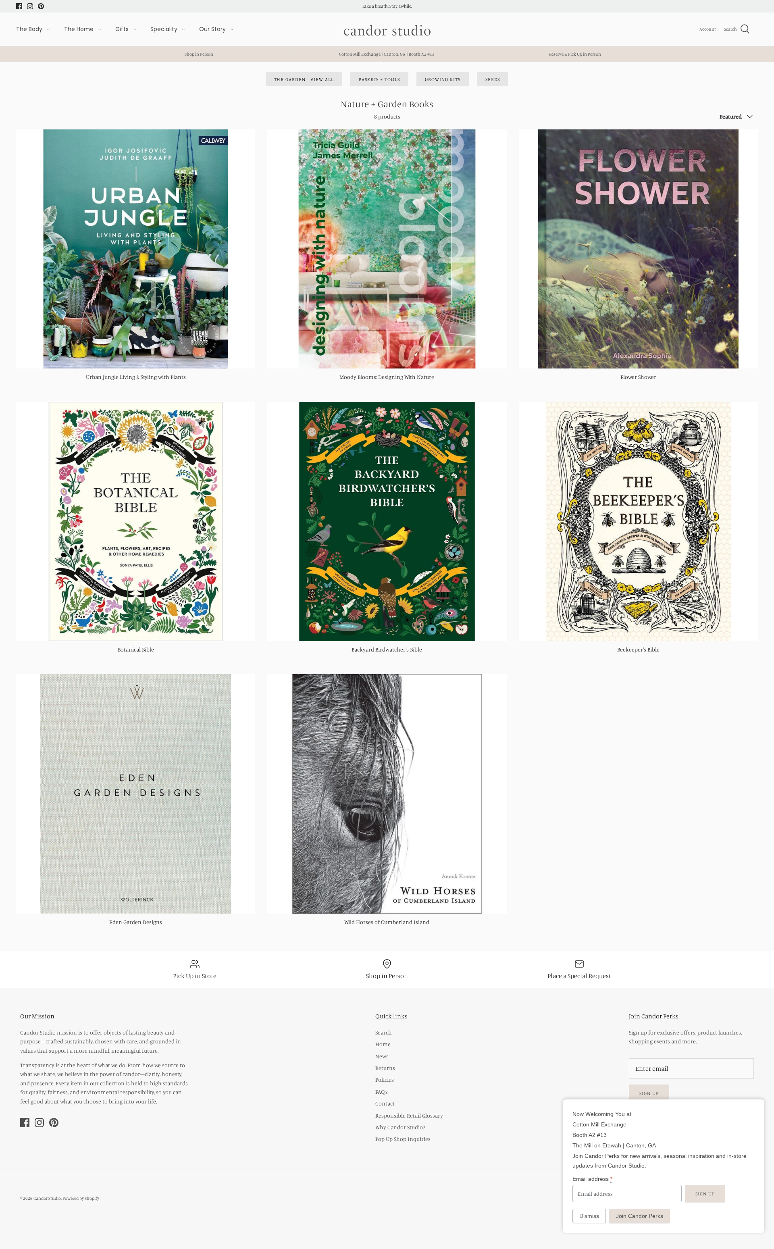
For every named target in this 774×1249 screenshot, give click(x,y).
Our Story (212, 29)
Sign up (649, 1093)
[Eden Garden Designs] (135, 793)
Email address (592, 1179)
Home (383, 1044)
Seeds (492, 79)
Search (383, 1032)
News (382, 1056)
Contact (385, 1103)
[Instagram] (30, 6)
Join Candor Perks (639, 1216)
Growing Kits (442, 79)
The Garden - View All (304, 79)
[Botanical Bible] (135, 521)
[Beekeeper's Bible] (638, 521)
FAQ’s (381, 1091)
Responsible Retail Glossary (409, 1115)
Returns (385, 1067)
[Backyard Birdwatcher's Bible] (386, 521)
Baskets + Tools (379, 79)
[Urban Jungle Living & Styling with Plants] (135, 248)
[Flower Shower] (638, 248)
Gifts (122, 29)
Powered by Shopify (80, 1198)
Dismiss (589, 1216)
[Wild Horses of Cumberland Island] (386, 793)
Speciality (163, 29)
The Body (29, 29)
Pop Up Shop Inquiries (403, 1138)
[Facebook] (19, 6)
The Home (79, 29)
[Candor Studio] (387, 29)
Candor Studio (47, 1198)
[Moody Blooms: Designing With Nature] (386, 248)
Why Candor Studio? (400, 1127)
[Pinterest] (41, 6)
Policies (384, 1079)
